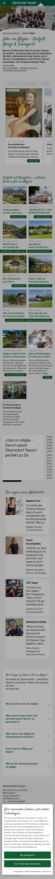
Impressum (46, 871)
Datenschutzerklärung (33, 871)
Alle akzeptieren (27, 855)
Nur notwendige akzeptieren (28, 864)
